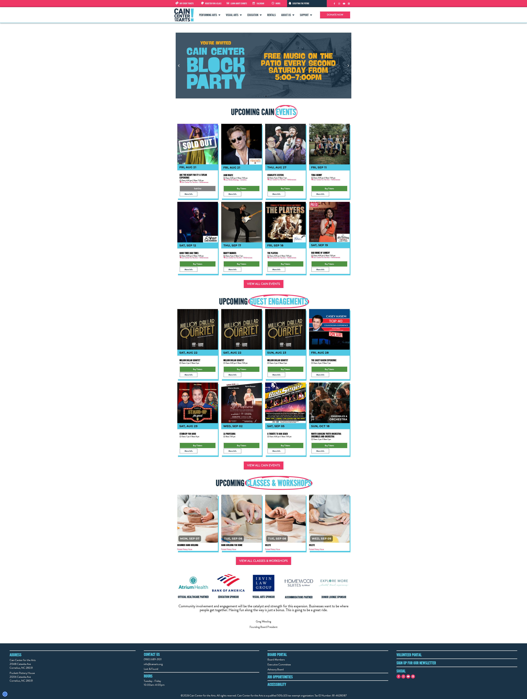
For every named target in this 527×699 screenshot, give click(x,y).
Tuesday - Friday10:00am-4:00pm (154, 683)
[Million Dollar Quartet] (197, 329)
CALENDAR (260, 3)
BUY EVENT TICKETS (187, 3)
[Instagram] (339, 4)
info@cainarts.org (153, 664)
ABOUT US (286, 15)
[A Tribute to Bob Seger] (285, 403)
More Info (189, 194)
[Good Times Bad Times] (197, 222)
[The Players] (285, 222)
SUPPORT (304, 15)
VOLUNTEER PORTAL (409, 654)
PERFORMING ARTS (208, 15)
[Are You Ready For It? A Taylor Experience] (197, 144)
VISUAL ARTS (232, 15)
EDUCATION (252, 15)
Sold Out (197, 188)
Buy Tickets (241, 188)
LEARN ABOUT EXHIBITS (239, 3)
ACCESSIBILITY (276, 684)
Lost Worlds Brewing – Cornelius (235, 180)
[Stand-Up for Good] (197, 403)
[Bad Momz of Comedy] (329, 222)
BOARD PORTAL (277, 654)
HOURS (278, 3)
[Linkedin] (349, 4)
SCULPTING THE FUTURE (300, 3)
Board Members (276, 660)
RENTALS (271, 15)
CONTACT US (152, 654)
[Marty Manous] (241, 222)
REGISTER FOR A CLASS (213, 3)
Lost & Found (151, 669)
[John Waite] (241, 144)
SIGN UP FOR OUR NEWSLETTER (416, 662)
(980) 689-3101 (153, 659)
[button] (178, 65)
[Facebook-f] (334, 4)
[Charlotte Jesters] (285, 144)
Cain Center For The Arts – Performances (194, 182)
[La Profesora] (241, 403)
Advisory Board (275, 669)
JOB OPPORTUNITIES (280, 676)
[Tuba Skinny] (329, 144)
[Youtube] (344, 4)
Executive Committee (279, 665)
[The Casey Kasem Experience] (329, 329)
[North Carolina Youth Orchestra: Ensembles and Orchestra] (329, 403)
